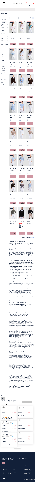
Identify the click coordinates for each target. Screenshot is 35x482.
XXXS (3, 60)
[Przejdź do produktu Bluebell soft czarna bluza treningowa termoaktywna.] (30, 213)
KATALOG (14, 472)
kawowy (3, 70)
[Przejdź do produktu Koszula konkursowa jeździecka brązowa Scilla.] (30, 107)
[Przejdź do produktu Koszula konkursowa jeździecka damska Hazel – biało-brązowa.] (30, 160)
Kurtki (4, 38)
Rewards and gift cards (7, 472)
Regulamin (5, 469)
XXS (2, 50)
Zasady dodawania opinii (7, 473)
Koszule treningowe (4, 33)
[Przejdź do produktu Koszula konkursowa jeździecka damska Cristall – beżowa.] (30, 133)
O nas (14, 469)
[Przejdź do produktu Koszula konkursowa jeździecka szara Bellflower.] (30, 54)
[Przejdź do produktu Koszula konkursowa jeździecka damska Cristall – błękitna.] (22, 160)
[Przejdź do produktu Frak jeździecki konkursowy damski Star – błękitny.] (13, 107)
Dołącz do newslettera (3, 463)
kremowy (3, 66)
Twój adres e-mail (5, 461)
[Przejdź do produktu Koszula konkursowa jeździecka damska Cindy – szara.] (22, 186)
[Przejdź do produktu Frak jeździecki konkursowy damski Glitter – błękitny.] (22, 80)
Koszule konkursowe (4, 30)
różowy (3, 64)
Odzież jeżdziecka (10, 11)
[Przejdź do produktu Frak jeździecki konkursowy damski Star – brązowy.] (30, 80)
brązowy (3, 72)
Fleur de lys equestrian (4, 11)
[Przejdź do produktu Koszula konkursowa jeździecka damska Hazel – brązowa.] (13, 186)
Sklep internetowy (17, 478)
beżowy (3, 68)
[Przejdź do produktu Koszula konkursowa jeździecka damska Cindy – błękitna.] (30, 186)
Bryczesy (4, 27)
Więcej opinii (17, 447)
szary (3, 77)
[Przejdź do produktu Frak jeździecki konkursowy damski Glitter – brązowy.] (13, 80)
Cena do (6, 44)
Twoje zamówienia (27, 472)
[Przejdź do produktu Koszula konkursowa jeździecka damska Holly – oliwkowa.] (13, 213)
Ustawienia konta (27, 473)
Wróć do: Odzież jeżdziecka (4, 22)
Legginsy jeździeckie (4, 25)
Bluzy (4, 36)
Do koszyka (14, 44)
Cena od (2, 44)
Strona (28, 17)
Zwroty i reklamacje (28, 469)
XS (2, 52)
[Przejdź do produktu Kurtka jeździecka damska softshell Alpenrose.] (22, 213)
